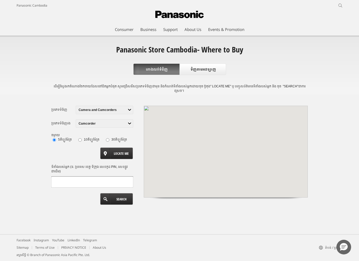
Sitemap (23, 247)
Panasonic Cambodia (32, 5)
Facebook (23, 240)
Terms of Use (45, 247)
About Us (99, 247)
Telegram (90, 240)
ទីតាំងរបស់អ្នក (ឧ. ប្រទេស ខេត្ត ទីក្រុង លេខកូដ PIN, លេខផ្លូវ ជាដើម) (89, 169)
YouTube (58, 240)
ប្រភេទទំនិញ (59, 109)
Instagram (41, 240)
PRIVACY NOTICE (73, 247)
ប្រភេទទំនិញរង (60, 123)
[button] (343, 247)
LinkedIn (74, 240)
